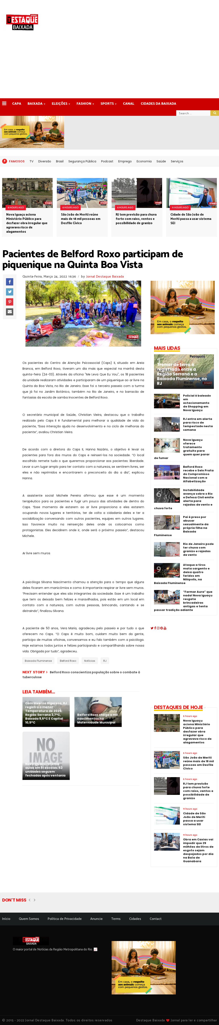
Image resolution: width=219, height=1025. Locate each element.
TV (31, 161)
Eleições (59, 104)
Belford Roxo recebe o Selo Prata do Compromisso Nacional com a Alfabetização (198, 474)
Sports (107, 104)
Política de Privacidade (65, 919)
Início (6, 919)
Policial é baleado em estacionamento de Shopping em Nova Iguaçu (197, 403)
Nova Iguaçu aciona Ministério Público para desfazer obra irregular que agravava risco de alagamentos (26, 223)
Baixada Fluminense (38, 661)
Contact (155, 919)
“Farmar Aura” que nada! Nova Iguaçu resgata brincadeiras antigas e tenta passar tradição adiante (183, 601)
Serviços (177, 161)
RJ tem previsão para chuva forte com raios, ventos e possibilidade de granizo (136, 219)
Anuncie (96, 919)
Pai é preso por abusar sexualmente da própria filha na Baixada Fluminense (181, 526)
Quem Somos (29, 919)
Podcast (107, 161)
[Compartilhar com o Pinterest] (9, 302)
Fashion (84, 104)
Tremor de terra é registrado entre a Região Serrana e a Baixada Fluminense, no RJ (182, 374)
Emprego (125, 161)
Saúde (161, 161)
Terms (116, 919)
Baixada (35, 104)
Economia (144, 161)
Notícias (89, 661)
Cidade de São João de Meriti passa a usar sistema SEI (190, 219)
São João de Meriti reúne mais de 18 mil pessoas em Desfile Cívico (80, 219)
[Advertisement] (109, 66)
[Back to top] (208, 1015)
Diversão (44, 161)
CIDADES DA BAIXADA (158, 104)
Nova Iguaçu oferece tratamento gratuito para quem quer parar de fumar (182, 449)
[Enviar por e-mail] (9, 312)
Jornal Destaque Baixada (105, 276)
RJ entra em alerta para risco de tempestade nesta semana (198, 424)
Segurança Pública (82, 161)
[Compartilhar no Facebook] (9, 281)
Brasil (60, 161)
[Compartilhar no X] (9, 292)
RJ (105, 661)
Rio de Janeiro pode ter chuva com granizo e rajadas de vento (198, 549)
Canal (128, 104)
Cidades (135, 919)
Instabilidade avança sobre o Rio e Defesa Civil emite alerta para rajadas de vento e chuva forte (184, 499)
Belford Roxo (68, 661)
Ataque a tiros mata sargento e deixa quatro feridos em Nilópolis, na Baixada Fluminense (182, 574)
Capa (16, 104)
